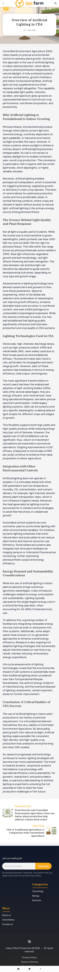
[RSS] (29, 941)
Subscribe (43, 866)
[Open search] (55, 3)
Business (36, 900)
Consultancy (8, 919)
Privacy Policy (29, 957)
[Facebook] (18, 969)
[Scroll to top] (41, 969)
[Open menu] (3, 3)
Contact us (7, 924)
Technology (37, 891)
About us (6, 915)
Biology (35, 895)
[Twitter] (29, 969)
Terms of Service (29, 961)
